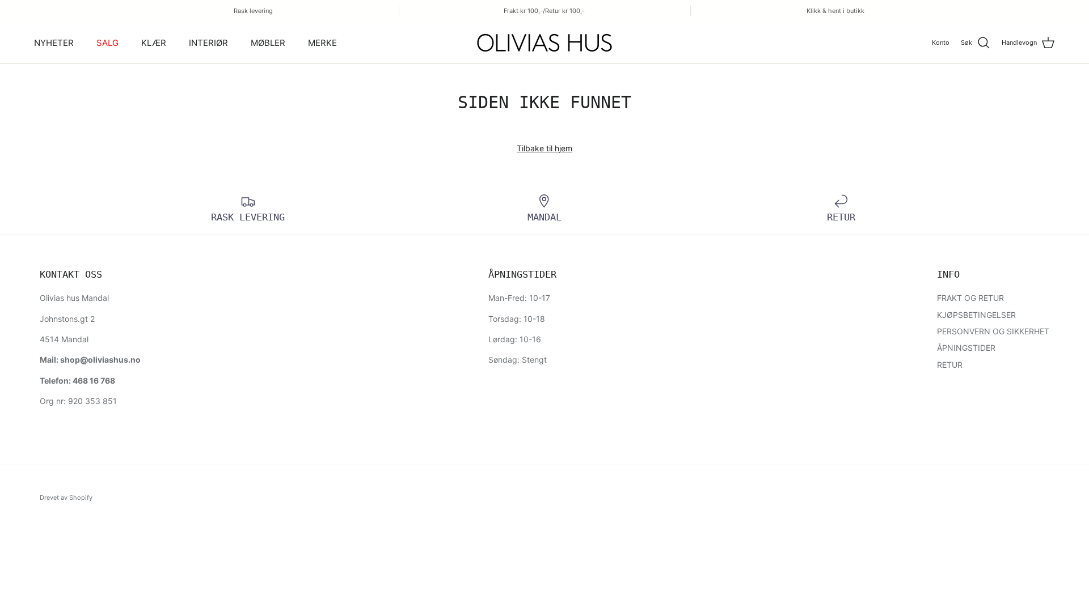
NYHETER (54, 42)
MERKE (322, 42)
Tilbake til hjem (544, 148)
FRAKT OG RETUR (970, 298)
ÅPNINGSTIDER (966, 347)
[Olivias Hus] (544, 42)
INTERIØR (208, 42)
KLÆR (153, 42)
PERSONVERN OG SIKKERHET (993, 331)
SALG (107, 42)
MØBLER (268, 42)
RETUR (950, 364)
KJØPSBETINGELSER (976, 315)
